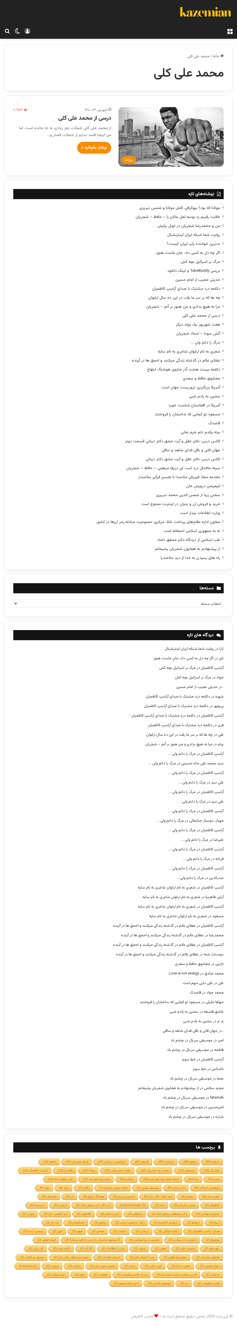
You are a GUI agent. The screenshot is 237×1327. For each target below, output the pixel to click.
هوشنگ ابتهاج (93, 1196)
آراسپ (60, 1205)
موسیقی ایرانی (159, 1283)
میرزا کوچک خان (142, 1257)
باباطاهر (135, 1213)
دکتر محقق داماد (60, 1179)
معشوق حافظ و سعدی (201, 378)
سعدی (187, 1196)
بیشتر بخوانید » (94, 147)
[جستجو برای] (7, 31)
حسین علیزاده (185, 1205)
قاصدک (214, 423)
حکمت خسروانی (118, 1170)
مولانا (89, 1170)
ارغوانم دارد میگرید (183, 1239)
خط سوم (189, 1059)
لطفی (160, 1248)
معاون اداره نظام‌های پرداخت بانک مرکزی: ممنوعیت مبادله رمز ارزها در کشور (158, 522)
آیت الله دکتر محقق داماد (93, 1205)
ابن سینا (37, 1205)
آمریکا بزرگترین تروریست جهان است (191, 387)
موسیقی (187, 1170)
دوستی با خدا (33, 1231)
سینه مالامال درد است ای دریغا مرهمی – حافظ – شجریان (173, 468)
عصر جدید (211, 1196)
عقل (45, 1187)
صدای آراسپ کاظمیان (204, 1231)
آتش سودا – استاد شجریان (198, 334)
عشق (190, 1161)
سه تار (53, 1222)
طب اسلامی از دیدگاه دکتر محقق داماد (188, 540)
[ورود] (27, 31)
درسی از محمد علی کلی (84, 118)
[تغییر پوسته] (17, 31)
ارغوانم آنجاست (166, 1222)
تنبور (58, 1231)
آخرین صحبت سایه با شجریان (177, 1274)
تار (70, 1196)
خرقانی (142, 1231)
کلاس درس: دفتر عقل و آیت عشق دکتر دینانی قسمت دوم (172, 441)
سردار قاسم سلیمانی (132, 1274)
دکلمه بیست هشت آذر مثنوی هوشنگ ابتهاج (183, 369)
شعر (214, 1179)
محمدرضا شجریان (96, 1179)
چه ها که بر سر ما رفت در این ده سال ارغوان (184, 298)
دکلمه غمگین (169, 1231)
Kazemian (28, 1265)
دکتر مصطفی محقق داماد (169, 1213)
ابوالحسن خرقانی (111, 1161)
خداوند (74, 1265)
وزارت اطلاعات (113, 1248)
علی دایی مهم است (198, 983)
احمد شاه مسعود (126, 1283)
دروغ (215, 1222)
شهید (77, 1231)
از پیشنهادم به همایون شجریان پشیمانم (187, 549)
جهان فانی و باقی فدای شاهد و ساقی (191, 450)
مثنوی (140, 1248)
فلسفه (142, 1161)
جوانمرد (166, 1161)
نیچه (79, 1274)
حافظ (49, 1161)
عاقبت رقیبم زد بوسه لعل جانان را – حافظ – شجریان (178, 217)
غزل (160, 1205)
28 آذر (86, 1248)
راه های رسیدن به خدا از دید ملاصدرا (190, 558)
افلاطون (84, 1213)
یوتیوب (53, 1265)
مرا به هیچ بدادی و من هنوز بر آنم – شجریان (183, 307)
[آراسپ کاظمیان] (205, 13)
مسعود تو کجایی (32, 1257)
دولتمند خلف (185, 1248)
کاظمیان (212, 1205)
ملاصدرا (65, 1170)
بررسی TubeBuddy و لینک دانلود (193, 271)
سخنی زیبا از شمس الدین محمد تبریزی (188, 495)
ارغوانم (213, 1274)
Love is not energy (184, 974)
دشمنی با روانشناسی (144, 1239)
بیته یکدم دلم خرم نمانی (200, 432)
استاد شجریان (77, 1161)
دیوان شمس (210, 1265)
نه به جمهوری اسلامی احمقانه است (192, 531)
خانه (216, 56)
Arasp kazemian (133, 1205)
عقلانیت (101, 1274)
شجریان (212, 1170)
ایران (130, 1265)
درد (184, 1283)
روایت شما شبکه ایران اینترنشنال (193, 235)
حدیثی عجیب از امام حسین (197, 280)
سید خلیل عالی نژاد (158, 1196)
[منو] (230, 31)
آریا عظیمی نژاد (56, 1213)
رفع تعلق (212, 1248)
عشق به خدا (181, 1265)
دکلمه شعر (62, 1248)
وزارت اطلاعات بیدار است (200, 513)
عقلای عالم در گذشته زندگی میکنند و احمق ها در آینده (176, 360)
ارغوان (127, 1179)
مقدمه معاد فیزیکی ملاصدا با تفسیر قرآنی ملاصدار (179, 477)
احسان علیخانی (109, 1257)
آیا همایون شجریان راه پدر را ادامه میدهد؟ (92, 1239)
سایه (64, 1187)
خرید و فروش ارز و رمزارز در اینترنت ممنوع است (180, 504)
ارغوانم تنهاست (208, 1213)
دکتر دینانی (176, 1187)
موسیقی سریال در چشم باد (191, 1040)
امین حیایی (153, 1265)
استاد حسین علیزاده (113, 1187)
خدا (193, 1179)
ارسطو (193, 1222)
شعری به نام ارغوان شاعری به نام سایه (189, 351)
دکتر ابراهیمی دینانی (130, 1222)
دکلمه (84, 1187)
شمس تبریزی (124, 1196)
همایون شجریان (208, 1257)
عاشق (100, 1222)
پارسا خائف (110, 1213)
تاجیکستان (76, 1222)
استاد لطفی (47, 1239)
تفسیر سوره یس (102, 1265)
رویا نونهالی (56, 1274)
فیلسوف (49, 1196)
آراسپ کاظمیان (212, 668)
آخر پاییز (36, 1248)
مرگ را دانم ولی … (205, 342)
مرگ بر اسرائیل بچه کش (200, 262)
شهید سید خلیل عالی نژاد (71, 1257)
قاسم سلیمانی (209, 1283)
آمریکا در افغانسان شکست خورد (194, 405)
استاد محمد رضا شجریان (161, 1179)
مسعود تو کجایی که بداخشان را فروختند (187, 414)
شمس (98, 1231)
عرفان (213, 1161)
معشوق (213, 1239)
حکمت (120, 1231)
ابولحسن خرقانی (207, 1187)
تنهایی (28, 1213)
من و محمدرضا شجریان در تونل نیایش (188, 226)
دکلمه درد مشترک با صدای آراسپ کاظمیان (186, 289)
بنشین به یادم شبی (204, 396)
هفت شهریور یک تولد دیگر (198, 325)
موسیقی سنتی (147, 1187)
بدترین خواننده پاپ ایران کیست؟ (193, 244)
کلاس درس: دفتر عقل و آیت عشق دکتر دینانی (183, 459)
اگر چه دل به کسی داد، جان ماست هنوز (188, 253)
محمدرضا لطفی (175, 1257)
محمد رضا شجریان (155, 1170)
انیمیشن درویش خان (203, 486)
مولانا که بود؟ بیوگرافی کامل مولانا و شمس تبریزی (179, 208)
